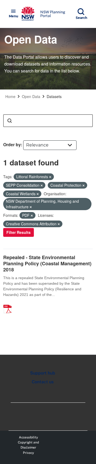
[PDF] (9, 303)
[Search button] (9, 120)
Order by (12, 144)
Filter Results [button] (18, 232)
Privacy (28, 453)
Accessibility (28, 437)
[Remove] (50, 177)
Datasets (54, 96)
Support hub (42, 373)
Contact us (43, 381)
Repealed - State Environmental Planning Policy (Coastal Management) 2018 (47, 263)
